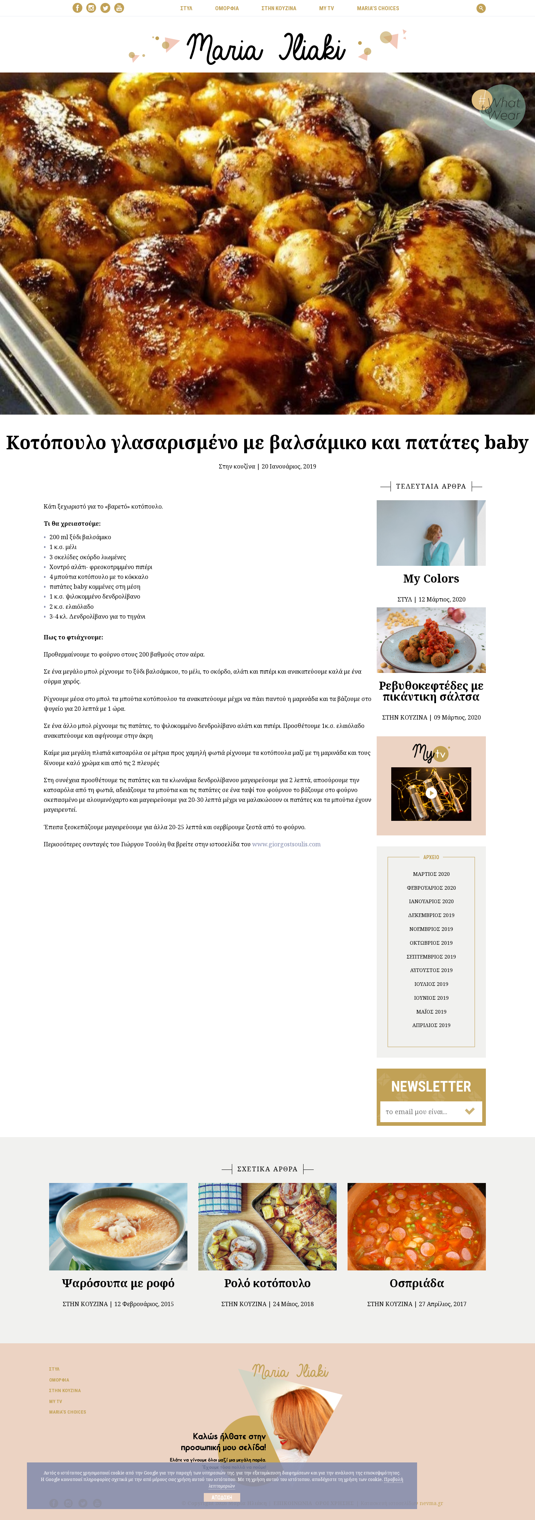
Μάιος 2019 (431, 1011)
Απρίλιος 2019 (431, 1025)
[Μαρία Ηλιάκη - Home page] (267, 46)
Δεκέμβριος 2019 (431, 915)
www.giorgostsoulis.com (286, 844)
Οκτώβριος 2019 (431, 942)
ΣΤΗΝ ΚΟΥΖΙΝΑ (279, 8)
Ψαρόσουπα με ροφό (118, 1283)
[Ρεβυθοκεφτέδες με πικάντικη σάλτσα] (431, 640)
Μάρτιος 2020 (431, 873)
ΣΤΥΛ (186, 8)
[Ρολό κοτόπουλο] (267, 1226)
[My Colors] (431, 533)
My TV (55, 1401)
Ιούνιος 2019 (431, 997)
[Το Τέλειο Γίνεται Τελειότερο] (431, 794)
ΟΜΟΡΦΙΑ (227, 8)
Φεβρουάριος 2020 (431, 887)
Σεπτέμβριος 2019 (431, 956)
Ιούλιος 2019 (431, 983)
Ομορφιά (59, 1380)
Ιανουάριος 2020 (431, 901)
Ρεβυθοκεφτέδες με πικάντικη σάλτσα (431, 691)
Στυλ (54, 1369)
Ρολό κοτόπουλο (267, 1283)
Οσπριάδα (416, 1283)
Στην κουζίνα (237, 466)
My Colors (431, 578)
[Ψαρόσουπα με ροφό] (118, 1226)
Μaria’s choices (378, 8)
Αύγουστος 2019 (431, 970)
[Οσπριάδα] (417, 1226)
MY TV (326, 8)
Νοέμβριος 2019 (431, 928)
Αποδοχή (221, 1497)
